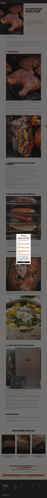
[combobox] (18, 254)
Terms (26, 260)
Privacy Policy (23, 260)
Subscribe (23, 262)
